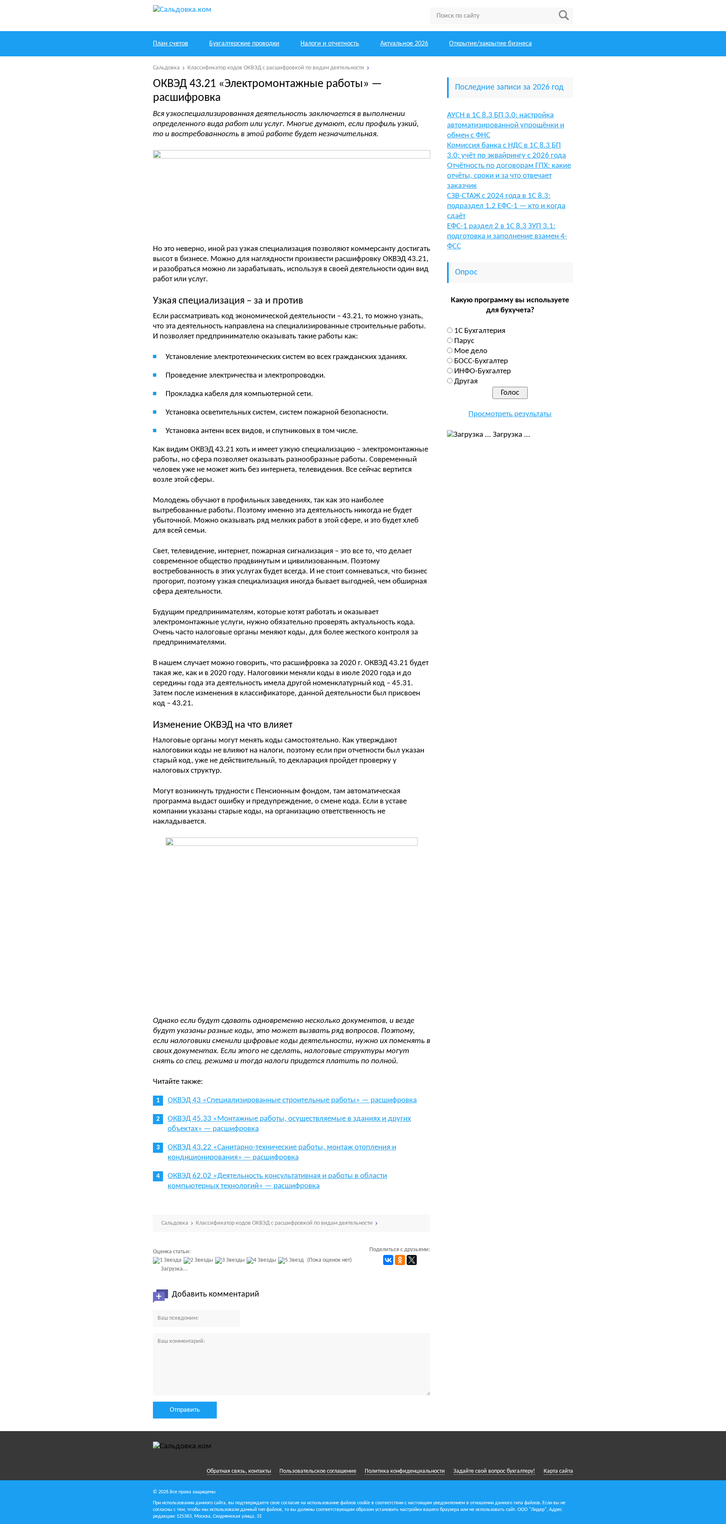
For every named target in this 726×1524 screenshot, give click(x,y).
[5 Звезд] (292, 1260)
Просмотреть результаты (510, 414)
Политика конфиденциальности (405, 1471)
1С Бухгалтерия (479, 331)
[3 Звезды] (231, 1260)
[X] (412, 1260)
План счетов (170, 43)
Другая (466, 382)
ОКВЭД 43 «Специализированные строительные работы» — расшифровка (292, 1100)
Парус (464, 341)
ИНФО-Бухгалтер (482, 371)
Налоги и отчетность (329, 43)
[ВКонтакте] (388, 1260)
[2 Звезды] (199, 1260)
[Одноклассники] (400, 1260)
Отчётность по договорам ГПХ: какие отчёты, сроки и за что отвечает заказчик (509, 176)
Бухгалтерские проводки (244, 43)
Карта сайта (558, 1471)
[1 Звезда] (168, 1260)
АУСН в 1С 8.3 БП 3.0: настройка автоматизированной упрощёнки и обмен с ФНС (505, 125)
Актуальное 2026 (404, 43)
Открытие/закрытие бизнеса (490, 43)
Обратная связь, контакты (239, 1471)
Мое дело (470, 351)
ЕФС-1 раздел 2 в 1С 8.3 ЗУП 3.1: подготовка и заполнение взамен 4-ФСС (507, 236)
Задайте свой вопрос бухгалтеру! (494, 1471)
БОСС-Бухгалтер (481, 361)
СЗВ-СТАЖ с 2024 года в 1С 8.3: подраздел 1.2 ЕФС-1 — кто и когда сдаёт (506, 206)
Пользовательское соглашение (317, 1471)
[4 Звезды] (262, 1260)
